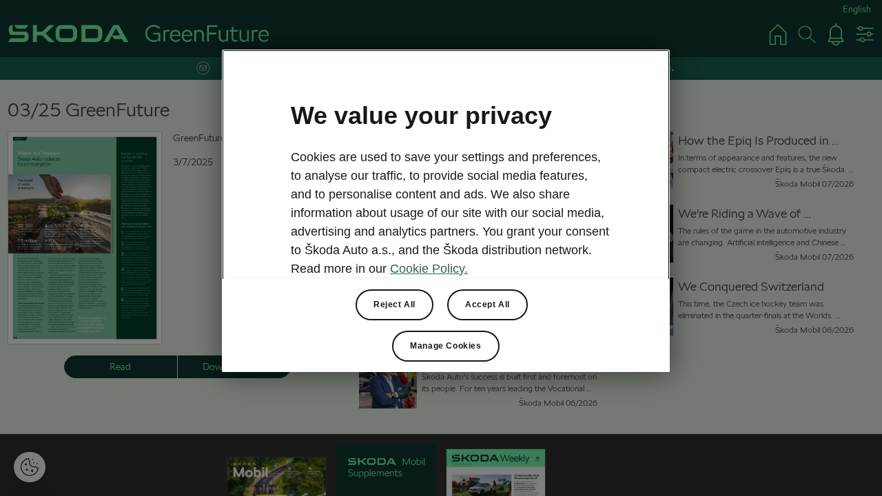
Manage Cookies (445, 346)
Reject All (394, 304)
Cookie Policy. (429, 269)
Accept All (487, 304)
